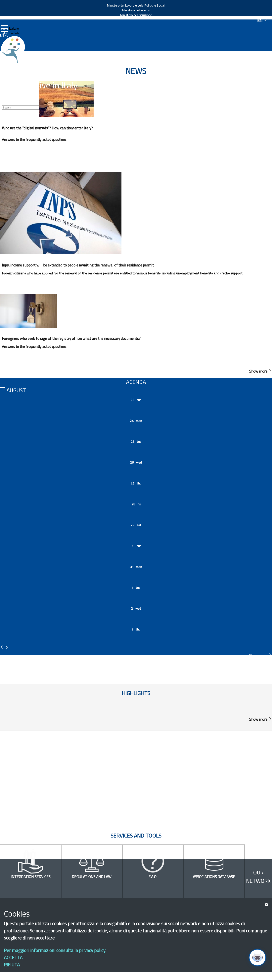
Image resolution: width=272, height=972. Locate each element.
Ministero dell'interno (136, 10)
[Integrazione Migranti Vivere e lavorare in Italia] (14, 50)
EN (260, 20)
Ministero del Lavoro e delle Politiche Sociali (136, 5)
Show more (258, 371)
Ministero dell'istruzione (136, 15)
